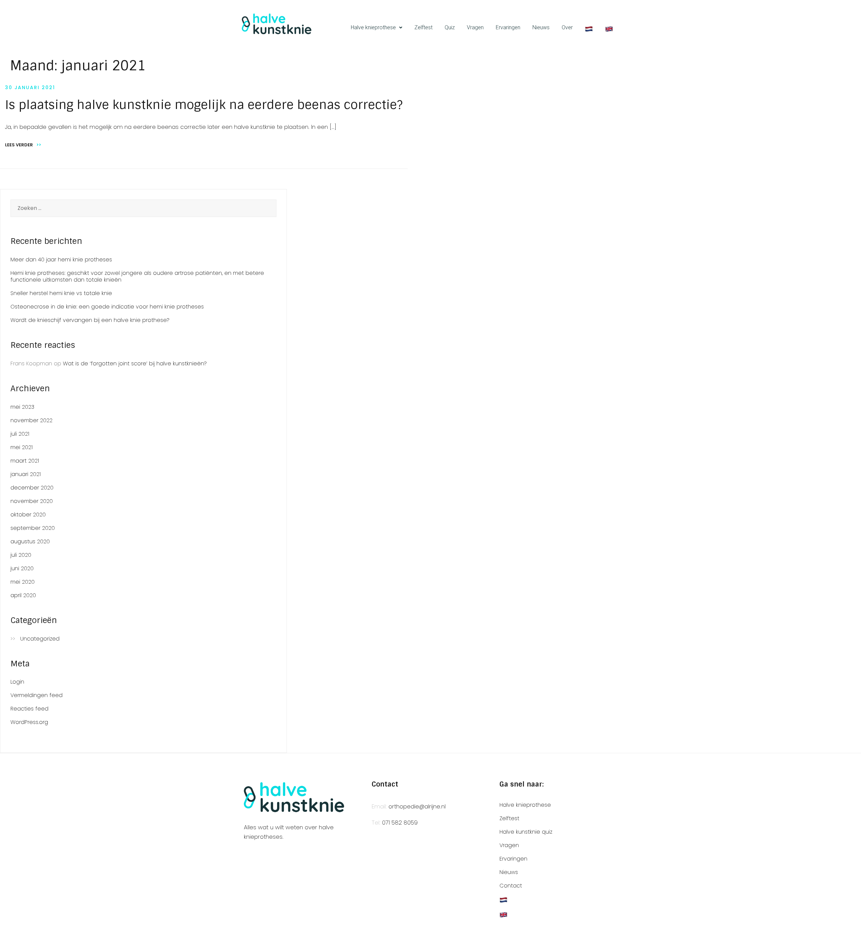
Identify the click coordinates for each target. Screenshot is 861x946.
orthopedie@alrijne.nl (417, 806)
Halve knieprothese (373, 27)
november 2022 (31, 420)
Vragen (475, 27)
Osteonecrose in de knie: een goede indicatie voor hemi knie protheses (107, 307)
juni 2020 (22, 568)
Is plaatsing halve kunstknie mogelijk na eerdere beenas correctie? (204, 105)
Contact (510, 885)
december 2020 (31, 488)
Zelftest (423, 27)
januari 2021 (25, 474)
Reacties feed (29, 709)
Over (567, 27)
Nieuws (541, 27)
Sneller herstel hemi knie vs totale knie (61, 293)
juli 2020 (20, 555)
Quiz (450, 27)
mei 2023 (22, 407)
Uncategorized (40, 638)
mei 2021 (21, 447)
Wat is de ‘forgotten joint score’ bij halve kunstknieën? (135, 363)
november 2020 (31, 501)
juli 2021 (19, 434)
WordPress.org (29, 722)
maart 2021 (24, 461)
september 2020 (32, 528)
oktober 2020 (28, 514)
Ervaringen (508, 27)
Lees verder (23, 145)
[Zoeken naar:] (143, 208)
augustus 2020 (30, 541)
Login (17, 682)
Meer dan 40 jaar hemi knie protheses (61, 259)
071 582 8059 (400, 822)
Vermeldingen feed (36, 695)
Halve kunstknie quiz (525, 832)
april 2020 (23, 595)
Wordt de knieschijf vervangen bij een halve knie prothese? (90, 320)
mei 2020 (22, 582)
